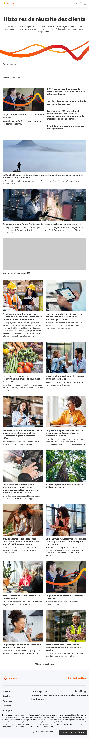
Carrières (8, 705)
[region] (44, 725)
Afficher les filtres (10, 77)
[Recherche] (80, 3)
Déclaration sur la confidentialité (41, 726)
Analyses (7, 700)
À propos (7, 710)
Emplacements (39, 699)
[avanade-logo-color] (9, 3)
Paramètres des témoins (45, 732)
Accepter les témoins (74, 732)
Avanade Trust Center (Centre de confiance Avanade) (44, 695)
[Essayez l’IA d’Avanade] (76, 3)
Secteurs (7, 691)
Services (7, 696)
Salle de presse (39, 691)
